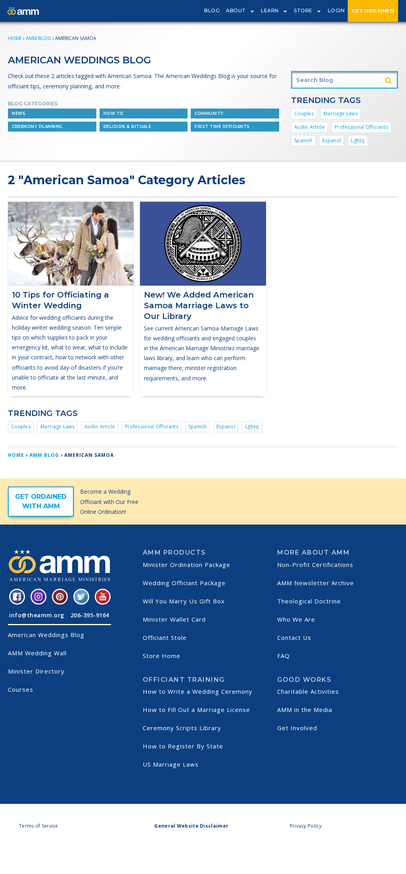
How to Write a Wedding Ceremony (198, 691)
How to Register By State (183, 746)
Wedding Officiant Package (184, 583)
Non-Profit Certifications (315, 565)
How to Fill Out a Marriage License (196, 710)
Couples (304, 113)
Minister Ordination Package (186, 565)
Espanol (331, 140)
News (18, 113)
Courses (20, 689)
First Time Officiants (222, 126)
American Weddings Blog (46, 635)
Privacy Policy (306, 825)
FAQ (283, 656)
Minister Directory (36, 671)
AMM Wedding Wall (37, 653)
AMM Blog (38, 38)
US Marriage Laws (171, 764)
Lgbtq (358, 140)
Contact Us (294, 637)
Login (336, 10)
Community (209, 113)
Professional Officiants (361, 127)
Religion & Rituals (127, 126)
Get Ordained (373, 10)
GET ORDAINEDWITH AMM (41, 501)
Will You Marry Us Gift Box (184, 601)
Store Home (161, 656)
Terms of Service (38, 825)
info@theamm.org (36, 615)
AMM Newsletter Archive (315, 583)
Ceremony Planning (37, 126)
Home (15, 38)
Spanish (303, 140)
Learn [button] (270, 10)
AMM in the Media (304, 710)
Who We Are (296, 619)
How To (113, 113)
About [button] (236, 10)
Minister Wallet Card (174, 619)
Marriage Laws (341, 113)
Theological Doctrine (309, 601)
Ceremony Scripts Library (182, 728)
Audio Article (309, 127)
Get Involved (297, 728)
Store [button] (303, 10)
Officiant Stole (165, 637)
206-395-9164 (90, 615)
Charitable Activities (308, 691)
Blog (212, 10)
